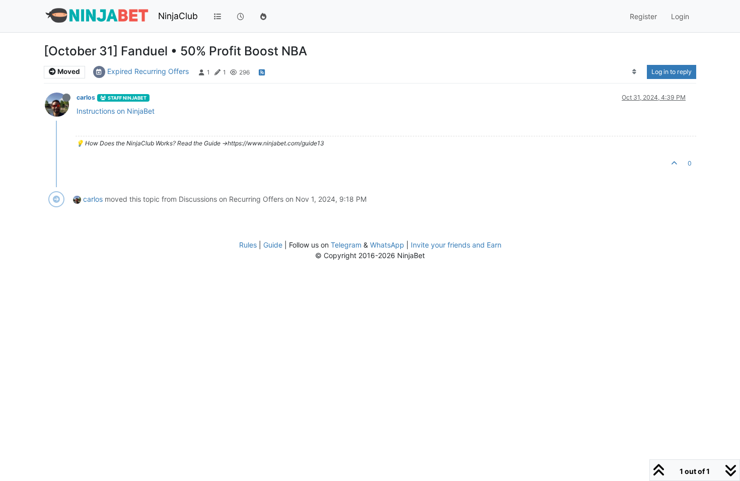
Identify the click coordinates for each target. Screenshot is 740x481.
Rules (248, 244)
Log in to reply (671, 71)
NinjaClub (178, 16)
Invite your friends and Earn (456, 244)
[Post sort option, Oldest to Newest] (634, 72)
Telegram (346, 244)
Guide (272, 244)
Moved (68, 71)
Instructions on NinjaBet (116, 111)
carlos (86, 97)
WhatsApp (387, 244)
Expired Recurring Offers (148, 71)
